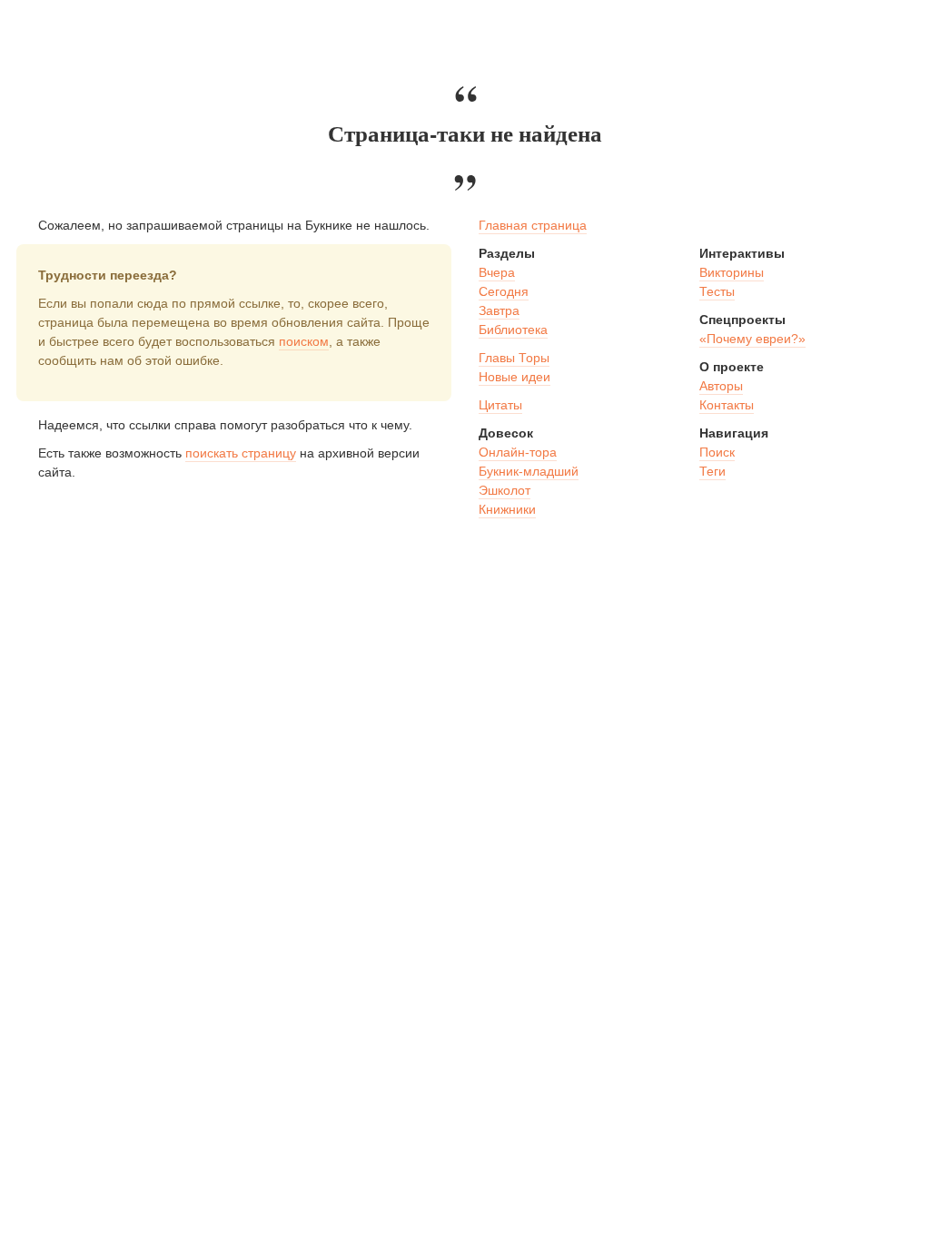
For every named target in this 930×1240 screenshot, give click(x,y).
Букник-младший (529, 471)
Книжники (507, 509)
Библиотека (513, 329)
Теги (712, 471)
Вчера (497, 272)
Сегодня (504, 291)
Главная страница (533, 225)
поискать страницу (240, 453)
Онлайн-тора (518, 452)
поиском (304, 341)
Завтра (499, 310)
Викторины (731, 272)
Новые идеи (514, 376)
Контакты (726, 405)
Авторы (721, 386)
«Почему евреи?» (752, 338)
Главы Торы (514, 357)
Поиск (717, 452)
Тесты (717, 291)
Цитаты (500, 405)
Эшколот (504, 490)
